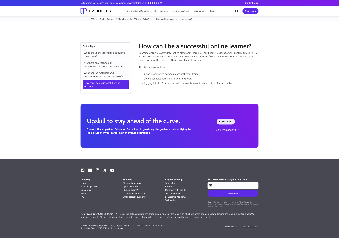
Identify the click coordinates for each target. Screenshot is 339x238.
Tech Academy (172, 193)
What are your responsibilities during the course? (104, 54)
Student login (251, 3)
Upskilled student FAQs (128, 19)
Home (84, 19)
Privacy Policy (243, 202)
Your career (199, 11)
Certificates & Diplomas (138, 11)
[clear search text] (236, 11)
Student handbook (132, 183)
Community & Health (175, 190)
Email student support (134, 196)
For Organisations (180, 11)
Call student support (133, 193)
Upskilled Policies (230, 226)
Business (169, 186)
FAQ (82, 196)
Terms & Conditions (250, 226)
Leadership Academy (175, 196)
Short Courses (161, 11)
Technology (171, 183)
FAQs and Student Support (102, 19)
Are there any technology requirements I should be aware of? (103, 64)
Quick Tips (147, 19)
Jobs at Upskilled (89, 186)
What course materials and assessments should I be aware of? (103, 75)
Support (213, 11)
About (83, 183)
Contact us (86, 190)
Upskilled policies (131, 186)
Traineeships (171, 200)
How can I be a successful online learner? (174, 19)
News (83, 193)
